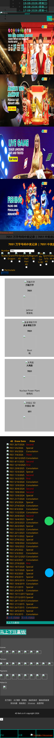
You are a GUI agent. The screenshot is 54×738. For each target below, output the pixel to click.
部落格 (24, 700)
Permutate (9, 270)
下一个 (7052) (28, 617)
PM (2, 735)
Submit (5, 273)
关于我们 (8, 700)
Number (5, 250)
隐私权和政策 (44, 700)
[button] (4, 232)
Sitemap (31, 703)
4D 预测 (17, 700)
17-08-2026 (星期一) (35, 10)
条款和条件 (33, 700)
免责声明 (40, 703)
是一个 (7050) (13, 617)
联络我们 (22, 703)
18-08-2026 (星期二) (35, 7)
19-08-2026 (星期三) (35, 3)
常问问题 (13, 703)
